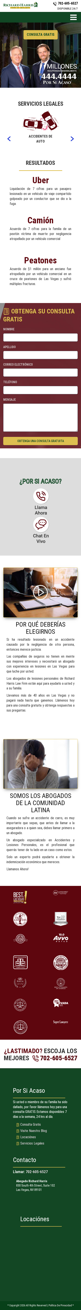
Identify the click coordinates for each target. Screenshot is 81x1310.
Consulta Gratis (30, 1124)
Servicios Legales (32, 1143)
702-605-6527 (37, 1171)
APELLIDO (9, 347)
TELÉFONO (10, 382)
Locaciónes (28, 1137)
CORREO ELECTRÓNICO (18, 364)
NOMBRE (8, 329)
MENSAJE (9, 399)
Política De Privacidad (60, 1305)
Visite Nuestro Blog (33, 1131)
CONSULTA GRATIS (40, 34)
